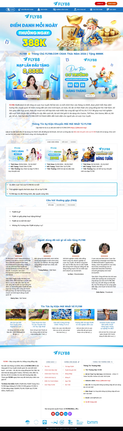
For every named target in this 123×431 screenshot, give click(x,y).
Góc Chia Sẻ (81, 9)
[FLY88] (61, 3)
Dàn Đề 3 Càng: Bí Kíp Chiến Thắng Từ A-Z (62, 323)
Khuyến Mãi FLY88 (27, 9)
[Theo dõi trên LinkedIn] (57, 414)
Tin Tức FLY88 (97, 9)
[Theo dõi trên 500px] (66, 414)
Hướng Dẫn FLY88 (62, 9)
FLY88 (12, 9)
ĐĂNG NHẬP (112, 3)
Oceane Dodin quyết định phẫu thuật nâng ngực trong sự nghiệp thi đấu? (107, 325)
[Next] (117, 325)
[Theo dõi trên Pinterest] (53, 414)
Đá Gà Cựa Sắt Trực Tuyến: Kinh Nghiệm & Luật (16, 324)
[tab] (53, 142)
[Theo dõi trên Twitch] (70, 414)
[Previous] (5, 325)
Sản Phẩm (44, 9)
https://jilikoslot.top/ (78, 128)
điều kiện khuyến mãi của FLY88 (84, 132)
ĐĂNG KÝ (100, 3)
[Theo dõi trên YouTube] (61, 414)
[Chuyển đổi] (7, 185)
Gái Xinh (113, 9)
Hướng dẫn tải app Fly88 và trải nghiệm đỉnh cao (84, 323)
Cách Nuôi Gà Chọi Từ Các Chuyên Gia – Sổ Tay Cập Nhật (39, 324)
